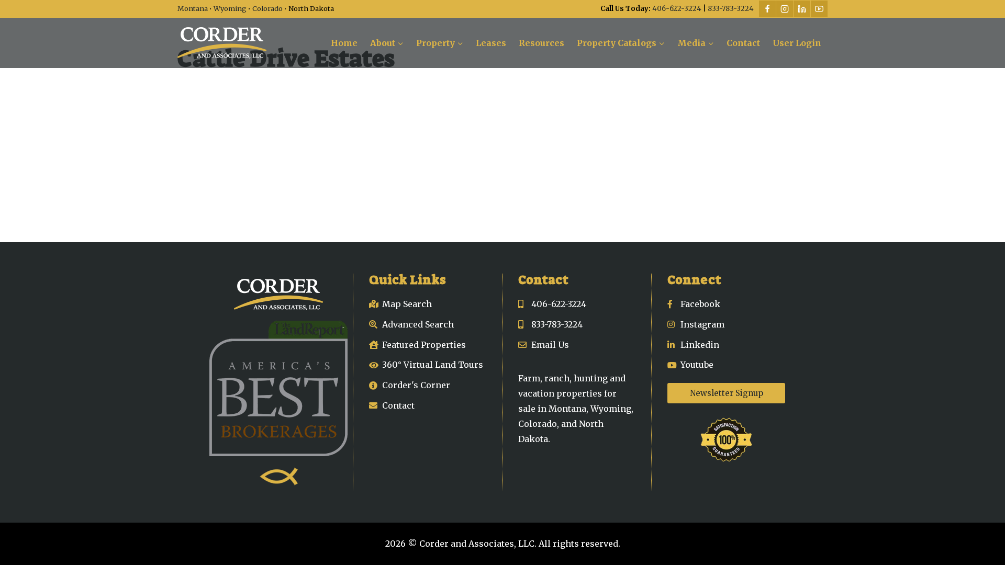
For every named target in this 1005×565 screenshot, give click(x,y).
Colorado (267, 8)
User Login (797, 43)
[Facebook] (767, 9)
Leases (491, 43)
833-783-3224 (731, 8)
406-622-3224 (676, 8)
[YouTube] (819, 9)
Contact (743, 43)
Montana (192, 8)
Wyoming (230, 8)
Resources (541, 43)
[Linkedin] (802, 9)
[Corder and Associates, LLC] (221, 43)
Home (344, 43)
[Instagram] (784, 9)
